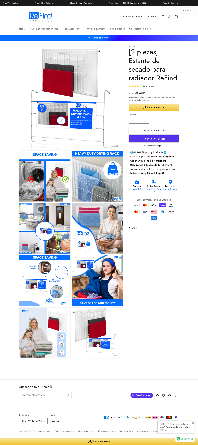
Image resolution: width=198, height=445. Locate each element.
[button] (44, 29)
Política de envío (126, 431)
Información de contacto (146, 431)
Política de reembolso (64, 431)
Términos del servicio (107, 431)
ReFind (30, 431)
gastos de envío (158, 97)
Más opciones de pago (154, 146)
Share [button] (135, 228)
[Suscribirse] (68, 395)
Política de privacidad (86, 431)
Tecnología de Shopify (42, 431)
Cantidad (133, 114)
